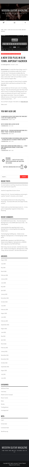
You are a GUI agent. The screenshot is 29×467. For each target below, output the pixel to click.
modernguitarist (6, 64)
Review (18, 53)
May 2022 (3, 336)
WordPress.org (4, 431)
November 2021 (5, 359)
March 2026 (3, 271)
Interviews (3, 391)
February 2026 (4, 275)
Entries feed (4, 424)
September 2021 (5, 366)
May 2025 (3, 286)
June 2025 (3, 283)
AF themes (17, 465)
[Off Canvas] (3, 22)
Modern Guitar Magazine (15, 10)
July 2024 (3, 305)
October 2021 (4, 363)
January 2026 (4, 279)
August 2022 (4, 328)
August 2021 (4, 370)
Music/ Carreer (4, 398)
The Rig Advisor (4, 407)
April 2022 (3, 340)
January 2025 (4, 294)
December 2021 (4, 355)
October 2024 (4, 302)
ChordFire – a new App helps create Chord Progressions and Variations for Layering (15, 160)
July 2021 (3, 374)
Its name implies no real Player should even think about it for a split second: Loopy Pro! (14, 117)
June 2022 (3, 332)
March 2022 (3, 344)
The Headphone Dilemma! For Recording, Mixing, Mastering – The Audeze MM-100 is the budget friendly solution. (14, 138)
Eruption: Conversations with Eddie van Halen (13, 166)
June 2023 (3, 317)
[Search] (25, 22)
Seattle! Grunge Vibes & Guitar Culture (10, 124)
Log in (2, 420)
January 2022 (4, 351)
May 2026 (3, 267)
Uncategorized (4, 410)
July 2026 (3, 263)
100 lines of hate (5, 388)
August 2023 (4, 313)
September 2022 (5, 324)
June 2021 (3, 378)
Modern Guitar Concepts (7, 53)
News (15, 53)
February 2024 (4, 309)
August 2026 (4, 260)
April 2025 (3, 290)
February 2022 (4, 347)
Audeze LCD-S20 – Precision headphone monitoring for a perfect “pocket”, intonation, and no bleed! (14, 131)
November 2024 (5, 298)
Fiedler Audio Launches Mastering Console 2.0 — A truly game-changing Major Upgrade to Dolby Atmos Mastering (14, 147)
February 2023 (4, 321)
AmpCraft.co (24, 101)
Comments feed (5, 427)
